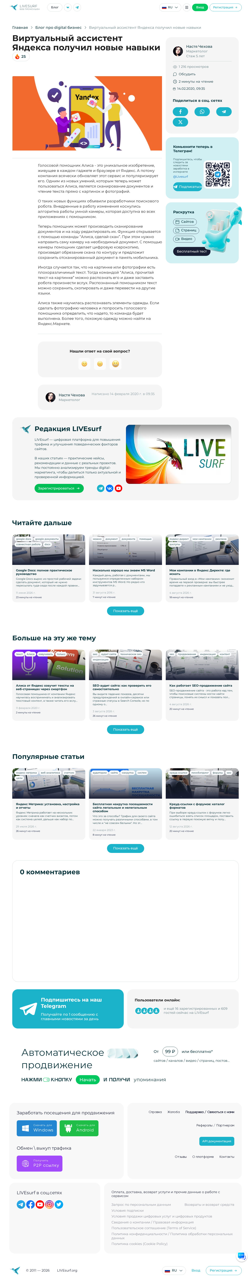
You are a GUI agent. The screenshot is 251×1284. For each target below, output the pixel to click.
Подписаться (190, 187)
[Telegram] (77, 7)
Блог (55, 7)
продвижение (187, 654)
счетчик (69, 772)
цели (19, 778)
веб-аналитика (50, 772)
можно (97, 538)
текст (19, 654)
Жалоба (173, 1112)
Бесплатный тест (192, 251)
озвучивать (46, 654)
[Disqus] (125, 926)
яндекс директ (179, 538)
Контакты (226, 1157)
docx (47, 544)
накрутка (128, 772)
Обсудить (187, 74)
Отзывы (181, 1157)
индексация (101, 659)
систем (142, 772)
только (61, 654)
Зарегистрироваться (56, 488)
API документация (216, 1141)
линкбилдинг (200, 772)
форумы (218, 772)
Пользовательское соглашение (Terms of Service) (153, 1228)
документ (112, 538)
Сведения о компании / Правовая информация (152, 1222)
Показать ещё (125, 611)
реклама (221, 538)
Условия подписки (127, 1211)
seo (95, 654)
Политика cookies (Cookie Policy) (139, 1244)
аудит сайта (108, 654)
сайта (114, 772)
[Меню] (187, 7)
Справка (155, 1112)
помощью (145, 538)
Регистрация (223, 7)
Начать (88, 1079)
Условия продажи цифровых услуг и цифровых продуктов (161, 1216)
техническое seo (130, 654)
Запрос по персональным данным (141, 1205)
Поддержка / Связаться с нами (209, 1112)
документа (128, 538)
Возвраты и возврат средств (209, 1205)
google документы (47, 538)
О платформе (203, 1157)
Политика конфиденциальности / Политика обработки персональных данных (172, 1236)
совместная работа (28, 544)
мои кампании (202, 538)
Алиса (31, 654)
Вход (200, 7)
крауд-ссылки (178, 772)
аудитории (100, 772)
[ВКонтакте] (68, 7)
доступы (175, 544)
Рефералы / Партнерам (215, 1125)
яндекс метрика (26, 772)
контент (225, 654)
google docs (23, 538)
